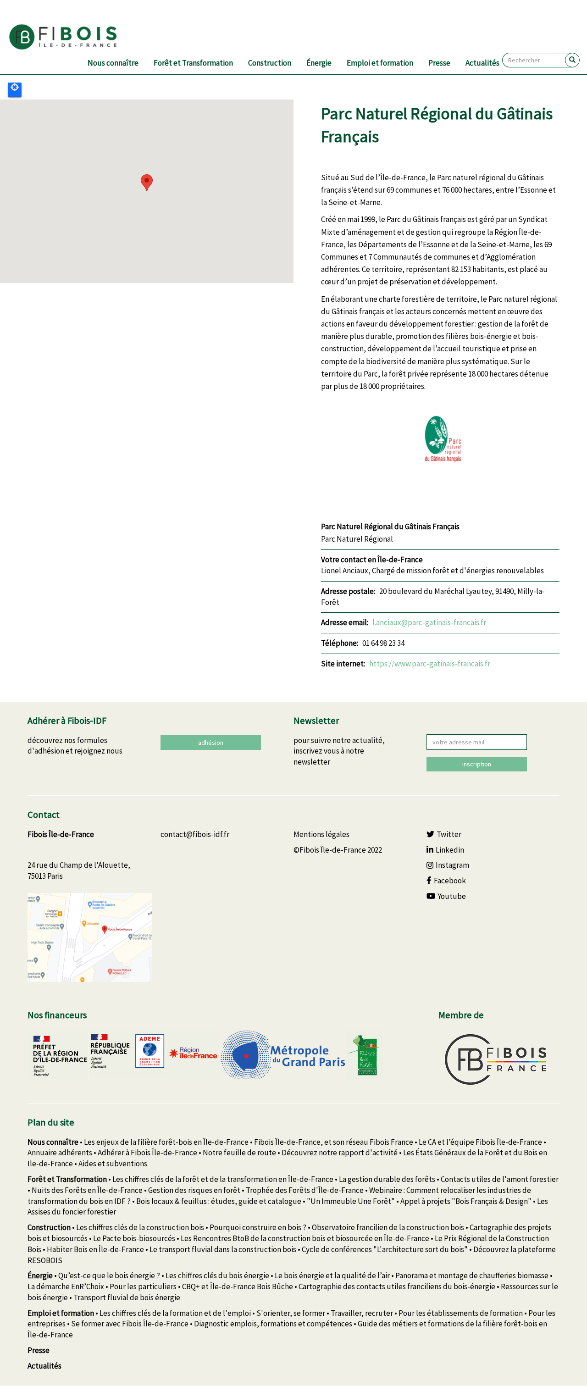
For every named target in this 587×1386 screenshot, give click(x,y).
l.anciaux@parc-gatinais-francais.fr (429, 622)
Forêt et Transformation (193, 63)
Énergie (319, 63)
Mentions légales (321, 834)
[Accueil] (74, 37)
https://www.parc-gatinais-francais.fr (429, 664)
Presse (439, 63)
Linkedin (450, 850)
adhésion (210, 742)
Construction (269, 63)
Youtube (451, 896)
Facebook (450, 881)
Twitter (449, 834)
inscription (476, 764)
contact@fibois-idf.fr (195, 834)
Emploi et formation (380, 63)
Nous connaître (113, 63)
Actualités (482, 63)
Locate (15, 90)
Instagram (452, 865)
